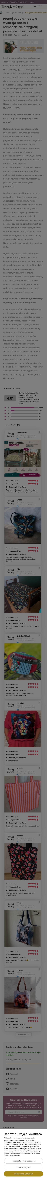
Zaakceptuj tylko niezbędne (23, 1161)
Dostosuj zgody (23, 1167)
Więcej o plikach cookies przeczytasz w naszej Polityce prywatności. (22, 1154)
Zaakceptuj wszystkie (23, 1174)
